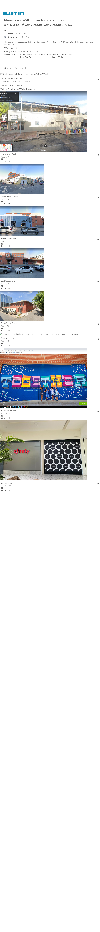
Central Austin (7, 338)
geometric (18, 85)
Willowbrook (7, 483)
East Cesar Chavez (9, 196)
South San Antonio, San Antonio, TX (16, 81)
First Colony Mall (9, 410)
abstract (4, 85)
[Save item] (5, 30)
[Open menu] (95, 13)
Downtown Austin (9, 154)
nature (10, 85)
